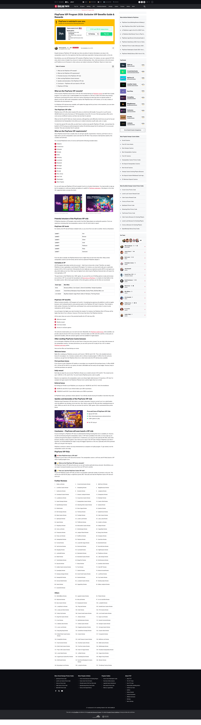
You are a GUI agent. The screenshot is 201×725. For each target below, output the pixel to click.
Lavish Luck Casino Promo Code (63, 681)
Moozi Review (80, 563)
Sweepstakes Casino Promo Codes (131, 160)
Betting (88, 6)
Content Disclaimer (131, 694)
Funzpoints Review (103, 634)
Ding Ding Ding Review (62, 630)
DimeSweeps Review (82, 529)
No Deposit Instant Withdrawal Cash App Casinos (133, 175)
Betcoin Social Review (103, 570)
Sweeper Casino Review (104, 623)
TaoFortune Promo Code (128, 213)
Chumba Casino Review (83, 642)
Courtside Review (81, 549)
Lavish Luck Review (82, 518)
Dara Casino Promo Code (108, 685)
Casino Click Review (103, 501)
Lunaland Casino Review (83, 580)
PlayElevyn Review (61, 525)
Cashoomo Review (61, 491)
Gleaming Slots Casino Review (84, 504)
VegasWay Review (102, 529)
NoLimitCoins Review (103, 546)
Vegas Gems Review (104, 653)
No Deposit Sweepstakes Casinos (131, 163)
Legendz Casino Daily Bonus (109, 683)
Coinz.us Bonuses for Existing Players (132, 225)
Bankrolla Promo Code (61, 687)
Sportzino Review (102, 539)
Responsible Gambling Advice (133, 685)
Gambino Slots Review (103, 563)
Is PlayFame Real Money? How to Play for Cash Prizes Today (133, 34)
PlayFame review (97, 93)
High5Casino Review (103, 549)
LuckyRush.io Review (62, 606)
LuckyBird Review (103, 603)
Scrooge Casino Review (104, 627)
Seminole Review (81, 577)
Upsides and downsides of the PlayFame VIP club (71, 81)
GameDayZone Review (83, 656)
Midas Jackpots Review (104, 584)
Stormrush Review (81, 546)
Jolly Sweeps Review (103, 556)
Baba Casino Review (61, 515)
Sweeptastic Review (82, 603)
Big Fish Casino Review (62, 616)
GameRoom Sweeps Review (84, 630)
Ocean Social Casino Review (85, 613)
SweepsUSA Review (61, 577)
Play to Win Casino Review (63, 649)
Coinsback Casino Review (63, 494)
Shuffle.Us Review (81, 536)
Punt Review (80, 567)
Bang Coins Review (102, 532)
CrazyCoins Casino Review (83, 498)
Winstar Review (102, 660)
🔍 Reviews (115, 2)
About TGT (129, 678)
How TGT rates (130, 683)
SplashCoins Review (103, 511)
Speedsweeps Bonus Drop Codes (87, 685)
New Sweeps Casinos (127, 148)
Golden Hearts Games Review (64, 567)
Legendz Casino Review (83, 596)
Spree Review (60, 522)
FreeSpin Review (81, 515)
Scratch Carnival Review (104, 620)
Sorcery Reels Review (62, 580)
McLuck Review (81, 599)
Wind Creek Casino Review (63, 646)
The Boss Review (81, 511)
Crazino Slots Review (104, 630)
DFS (94, 6)
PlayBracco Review (102, 553)
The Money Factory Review (105, 665)
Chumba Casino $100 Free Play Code (88, 683)
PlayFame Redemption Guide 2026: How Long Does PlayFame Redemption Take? (133, 49)
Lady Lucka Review (102, 518)
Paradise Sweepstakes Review (106, 649)
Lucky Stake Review (62, 653)
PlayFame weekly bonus (97, 332)
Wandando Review (81, 553)
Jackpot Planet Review (82, 532)
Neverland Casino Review (83, 556)
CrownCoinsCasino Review (83, 484)
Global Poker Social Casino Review (63, 634)
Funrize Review (60, 542)
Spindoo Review (102, 508)
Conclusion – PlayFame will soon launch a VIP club (71, 83)
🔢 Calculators (107, 2)
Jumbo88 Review (61, 553)
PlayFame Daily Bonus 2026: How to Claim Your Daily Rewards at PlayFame (133, 42)
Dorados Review (81, 491)
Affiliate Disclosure (131, 696)
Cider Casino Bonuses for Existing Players (133, 217)
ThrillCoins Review (81, 522)
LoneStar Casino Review (62, 487)
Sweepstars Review (103, 494)
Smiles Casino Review (83, 623)
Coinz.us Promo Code (128, 201)
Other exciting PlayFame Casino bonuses (68, 78)
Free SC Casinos (126, 156)
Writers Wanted (130, 692)
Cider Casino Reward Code (129, 197)
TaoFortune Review (61, 546)
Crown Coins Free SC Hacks (86, 681)
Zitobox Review (81, 616)
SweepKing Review (81, 487)
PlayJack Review (82, 606)
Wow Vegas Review (82, 508)
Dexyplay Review (61, 549)
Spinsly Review (101, 504)
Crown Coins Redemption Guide (110, 678)
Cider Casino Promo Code (61, 685)
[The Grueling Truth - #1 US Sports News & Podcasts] (64, 6)
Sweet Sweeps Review (62, 501)
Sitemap (128, 699)
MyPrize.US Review (102, 484)
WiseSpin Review (102, 498)
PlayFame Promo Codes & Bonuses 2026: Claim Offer (133, 45)
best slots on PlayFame (89, 278)
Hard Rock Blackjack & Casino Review (85, 660)
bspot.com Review (103, 616)
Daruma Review (60, 563)
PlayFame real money (60, 345)
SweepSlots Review (62, 639)
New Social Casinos (127, 167)
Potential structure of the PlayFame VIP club (69, 76)
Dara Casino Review (61, 603)
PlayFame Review (77, 10)
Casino (116, 6)
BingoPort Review (81, 560)
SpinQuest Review (61, 518)
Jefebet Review (81, 653)
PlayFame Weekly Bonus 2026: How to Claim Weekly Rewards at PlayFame (133, 53)
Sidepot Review (102, 525)
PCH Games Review (103, 610)
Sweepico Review (102, 536)
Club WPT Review (102, 567)
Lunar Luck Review (61, 627)
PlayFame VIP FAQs (63, 86)
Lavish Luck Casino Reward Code (131, 193)
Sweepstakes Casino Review (84, 501)
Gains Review (60, 584)
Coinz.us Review (60, 529)
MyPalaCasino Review (83, 620)
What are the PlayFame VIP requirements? (69, 73)
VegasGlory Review (82, 584)
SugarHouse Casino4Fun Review (65, 656)
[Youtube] (144, 2)
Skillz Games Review (104, 642)
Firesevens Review (61, 532)
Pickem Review (101, 596)
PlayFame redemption (95, 188)
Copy (98, 34)
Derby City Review (61, 613)
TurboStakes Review (61, 560)
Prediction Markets (101, 6)
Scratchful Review (61, 587)
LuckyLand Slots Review (63, 610)
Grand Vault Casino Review (84, 574)
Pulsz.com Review (61, 536)
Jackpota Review (102, 491)
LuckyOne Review (82, 665)
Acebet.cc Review (102, 522)
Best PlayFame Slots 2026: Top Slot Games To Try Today (133, 26)
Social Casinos (126, 140)
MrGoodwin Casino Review (83, 525)
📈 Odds (100, 2)
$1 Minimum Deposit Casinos (130, 179)
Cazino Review (81, 634)
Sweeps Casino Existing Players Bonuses (133, 171)
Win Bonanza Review (103, 560)
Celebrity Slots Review (62, 623)
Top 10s (76, 6)
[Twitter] (142, 2)
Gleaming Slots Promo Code (129, 209)
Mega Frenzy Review (104, 656)
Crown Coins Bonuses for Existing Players (89, 678)
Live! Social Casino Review (105, 613)
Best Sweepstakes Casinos (129, 152)
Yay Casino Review (102, 577)
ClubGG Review (81, 570)
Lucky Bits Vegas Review (83, 542)
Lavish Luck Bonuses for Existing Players (133, 221)
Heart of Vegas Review (83, 649)
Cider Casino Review (103, 515)
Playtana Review (81, 539)
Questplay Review (61, 570)
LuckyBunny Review (61, 498)
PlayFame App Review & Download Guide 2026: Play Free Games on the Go (133, 38)
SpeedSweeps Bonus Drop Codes (131, 228)
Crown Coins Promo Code (129, 189)
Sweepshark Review (61, 539)
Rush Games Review (62, 642)
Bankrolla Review (102, 542)
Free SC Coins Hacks (127, 144)
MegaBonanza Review (103, 487)
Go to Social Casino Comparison (132, 130)
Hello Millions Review (62, 596)
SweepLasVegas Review (62, 574)
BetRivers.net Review (104, 639)
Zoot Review (60, 620)
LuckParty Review (102, 574)
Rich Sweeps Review (61, 511)
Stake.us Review (60, 484)
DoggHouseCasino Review (84, 627)
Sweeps (110, 6)
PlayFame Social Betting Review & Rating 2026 (133, 22)
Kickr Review (81, 610)
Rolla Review (60, 508)
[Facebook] (139, 2)
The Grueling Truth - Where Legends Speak (63, 10)
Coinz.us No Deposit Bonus (86, 687)
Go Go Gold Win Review (103, 599)
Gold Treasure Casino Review (85, 639)
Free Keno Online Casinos (109, 681)
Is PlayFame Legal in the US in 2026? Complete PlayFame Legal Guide (133, 30)
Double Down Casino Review (106, 606)
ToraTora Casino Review (84, 646)
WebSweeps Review (103, 646)
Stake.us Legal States (108, 687)
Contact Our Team (131, 687)
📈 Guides (85, 2)
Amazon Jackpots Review (83, 494)
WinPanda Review (61, 660)
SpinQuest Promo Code (128, 205)
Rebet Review (60, 556)
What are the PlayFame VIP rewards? (67, 70)
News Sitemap (130, 701)
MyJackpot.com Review (63, 665)
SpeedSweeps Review (62, 504)
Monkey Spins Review (103, 580)
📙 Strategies (92, 2)
